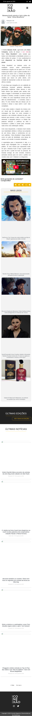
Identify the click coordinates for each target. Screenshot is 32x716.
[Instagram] (27, 1)
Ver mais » (19, 685)
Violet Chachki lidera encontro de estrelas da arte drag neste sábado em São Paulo (16, 473)
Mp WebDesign (16, 715)
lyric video (26, 52)
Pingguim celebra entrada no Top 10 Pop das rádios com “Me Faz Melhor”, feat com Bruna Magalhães (16, 669)
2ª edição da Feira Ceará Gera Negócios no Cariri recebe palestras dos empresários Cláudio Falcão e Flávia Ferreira (16, 532)
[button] (27, 8)
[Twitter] (30, 1)
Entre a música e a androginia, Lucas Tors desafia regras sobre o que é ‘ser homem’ (16, 625)
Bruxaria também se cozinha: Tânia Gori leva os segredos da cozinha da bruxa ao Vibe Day (16, 580)
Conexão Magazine (16, 713)
